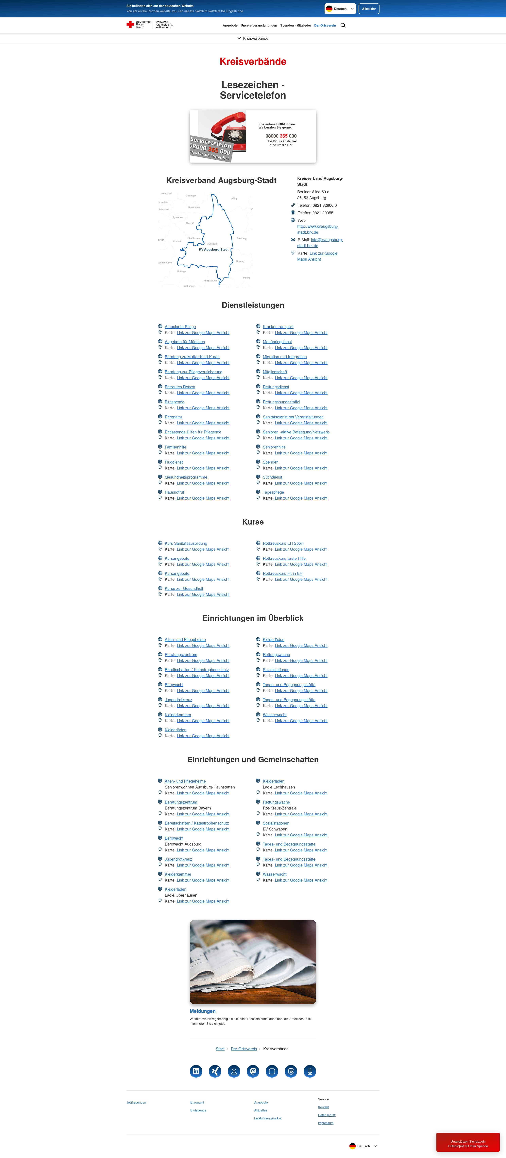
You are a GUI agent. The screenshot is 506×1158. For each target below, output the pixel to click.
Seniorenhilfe (274, 447)
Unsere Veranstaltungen (259, 25)
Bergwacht (174, 684)
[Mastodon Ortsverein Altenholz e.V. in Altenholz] (253, 1071)
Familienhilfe (175, 447)
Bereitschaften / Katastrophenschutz (197, 669)
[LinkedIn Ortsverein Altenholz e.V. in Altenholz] (196, 1071)
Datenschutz (327, 1115)
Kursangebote (177, 558)
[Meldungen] (253, 962)
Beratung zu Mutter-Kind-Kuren (192, 356)
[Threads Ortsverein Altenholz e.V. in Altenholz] (291, 1071)
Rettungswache (276, 654)
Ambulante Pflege (180, 326)
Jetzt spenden (136, 1102)
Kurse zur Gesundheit (184, 588)
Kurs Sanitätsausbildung (186, 543)
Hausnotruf (174, 492)
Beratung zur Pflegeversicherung (193, 371)
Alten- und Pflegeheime (185, 639)
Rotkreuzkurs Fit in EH (282, 573)
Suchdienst (272, 477)
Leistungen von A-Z (268, 1118)
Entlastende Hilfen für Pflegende (193, 432)
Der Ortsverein (325, 25)
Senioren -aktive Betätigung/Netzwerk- (296, 432)
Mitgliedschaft (275, 371)
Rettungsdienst (276, 386)
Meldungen (203, 1010)
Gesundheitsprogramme (186, 477)
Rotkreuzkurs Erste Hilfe (284, 558)
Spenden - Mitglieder (295, 25)
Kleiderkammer (178, 714)
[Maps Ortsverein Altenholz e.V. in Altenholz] (234, 1071)
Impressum (325, 1123)
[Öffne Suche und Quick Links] (343, 25)
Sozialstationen (276, 669)
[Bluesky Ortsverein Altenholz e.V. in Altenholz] (272, 1071)
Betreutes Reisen (180, 386)
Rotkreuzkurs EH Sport (283, 543)
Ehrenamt (173, 417)
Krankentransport (278, 326)
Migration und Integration (285, 356)
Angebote (230, 25)
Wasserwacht (275, 714)
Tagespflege (273, 492)
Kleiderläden (175, 729)
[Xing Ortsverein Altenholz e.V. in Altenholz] (215, 1071)
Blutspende (174, 402)
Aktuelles (260, 1110)
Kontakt (323, 1107)
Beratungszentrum (181, 654)
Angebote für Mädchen (185, 341)
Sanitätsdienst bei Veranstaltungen (293, 417)
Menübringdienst (277, 341)
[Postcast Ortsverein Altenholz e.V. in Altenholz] (310, 1071)
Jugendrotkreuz (178, 699)
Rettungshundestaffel (281, 402)
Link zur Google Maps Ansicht (317, 256)
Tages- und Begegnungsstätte (289, 684)
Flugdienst (174, 462)
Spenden (270, 462)
